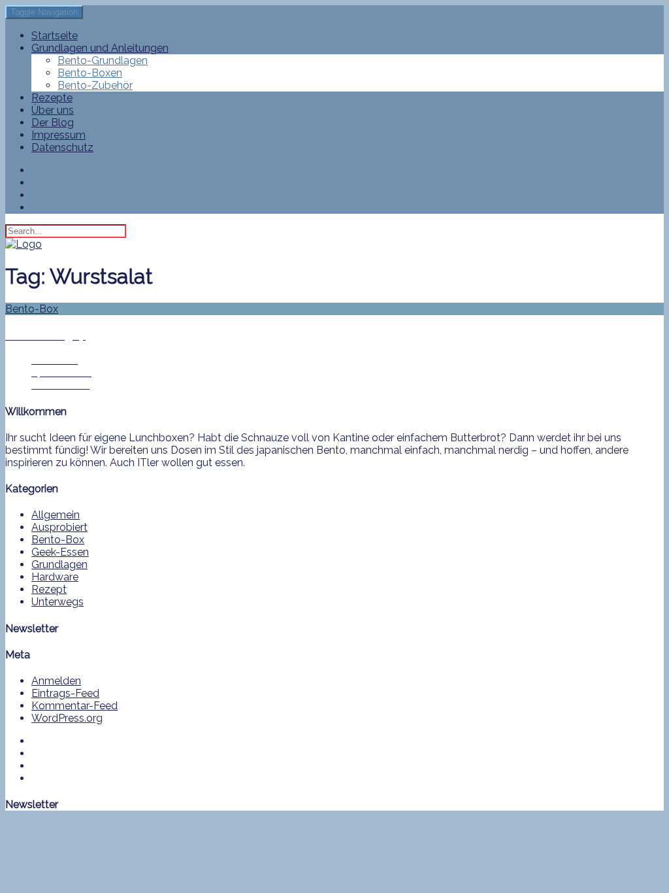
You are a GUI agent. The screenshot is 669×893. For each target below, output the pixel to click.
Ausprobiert (59, 527)
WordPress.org (67, 718)
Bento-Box (57, 539)
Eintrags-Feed (65, 693)
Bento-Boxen (89, 73)
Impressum (58, 135)
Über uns (52, 110)
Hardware (54, 577)
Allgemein (55, 515)
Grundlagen (59, 564)
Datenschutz (62, 147)
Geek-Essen (60, 552)
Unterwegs (57, 602)
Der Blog (52, 122)
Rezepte (52, 98)
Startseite (54, 35)
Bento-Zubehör (95, 85)
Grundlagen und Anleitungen (100, 48)
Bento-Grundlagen (102, 60)
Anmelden (56, 681)
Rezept (49, 589)
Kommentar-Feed (74, 705)
